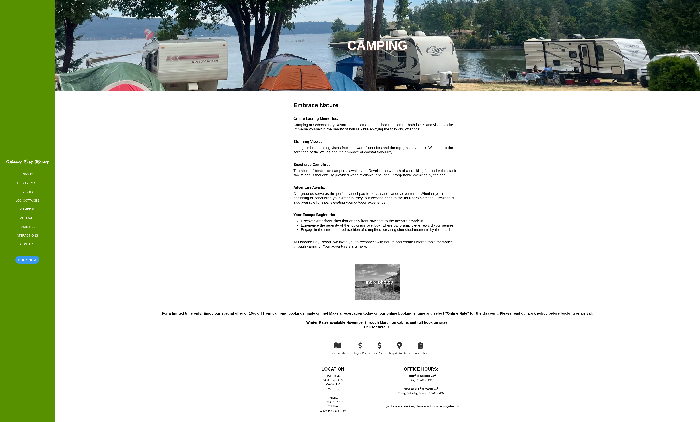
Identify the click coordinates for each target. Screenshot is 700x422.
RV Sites (27, 192)
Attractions (27, 235)
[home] (27, 164)
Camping (27, 209)
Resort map (27, 183)
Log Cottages (27, 200)
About (27, 174)
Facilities (27, 227)
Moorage (27, 218)
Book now (27, 260)
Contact (27, 244)
